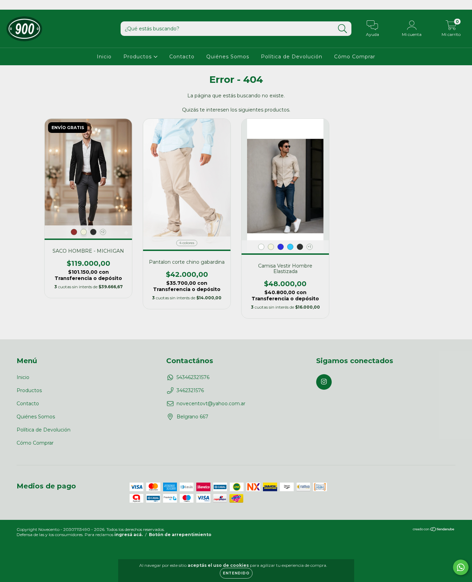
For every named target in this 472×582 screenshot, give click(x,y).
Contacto (182, 57)
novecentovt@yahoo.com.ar (211, 403)
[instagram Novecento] (9, 5)
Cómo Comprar (354, 57)
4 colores (186, 243)
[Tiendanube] (433, 529)
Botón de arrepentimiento (180, 534)
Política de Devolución (291, 57)
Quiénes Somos (227, 57)
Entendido (236, 573)
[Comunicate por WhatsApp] (461, 567)
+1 (309, 246)
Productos (138, 57)
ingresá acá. (128, 534)
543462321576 (193, 377)
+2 (103, 232)
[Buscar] (342, 29)
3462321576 (190, 390)
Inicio (104, 57)
